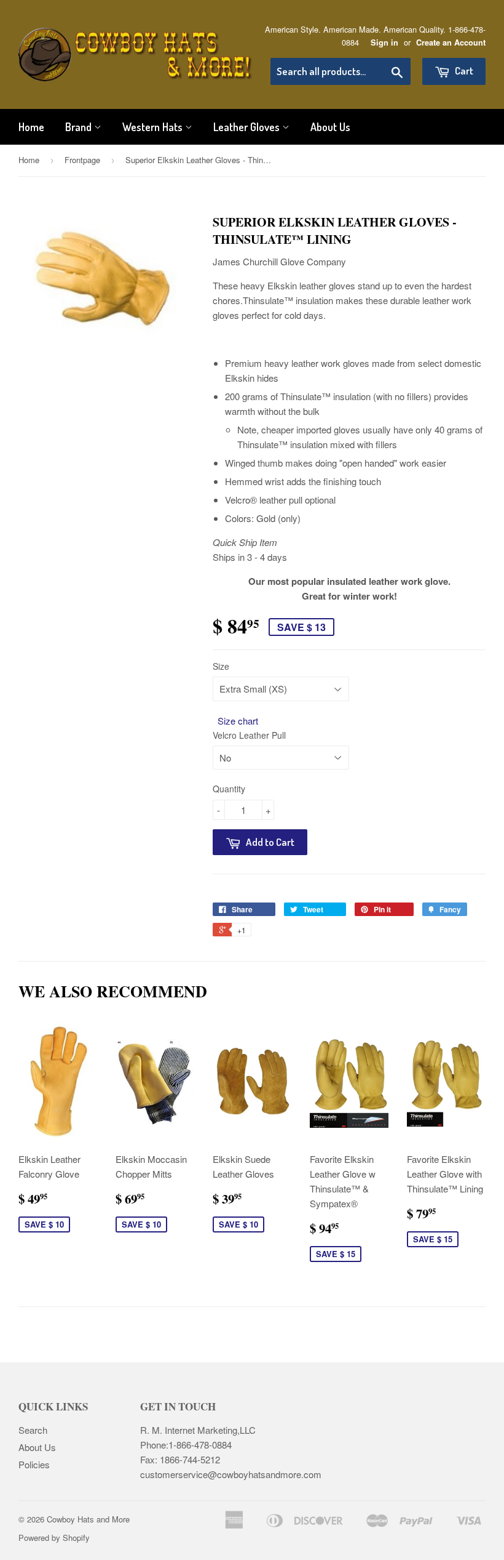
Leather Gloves (247, 127)
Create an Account (451, 42)
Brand (79, 127)
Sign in (384, 42)
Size (221, 666)
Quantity (229, 788)
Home (31, 127)
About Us (330, 127)
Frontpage (82, 160)
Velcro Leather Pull (249, 735)
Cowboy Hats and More (88, 1519)
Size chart (238, 720)
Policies (34, 1464)
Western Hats (153, 127)
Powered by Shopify (54, 1537)
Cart (463, 70)
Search (32, 1429)
